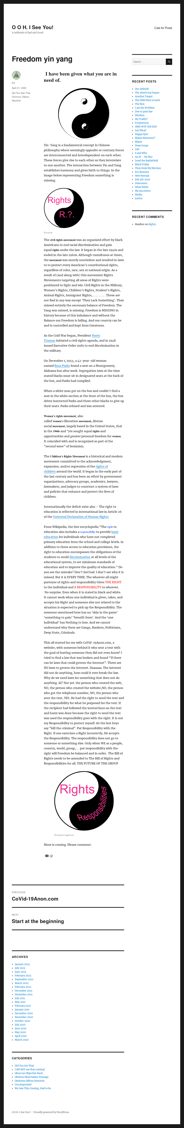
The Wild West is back (147, 100)
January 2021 (22, 1009)
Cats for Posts (163, 28)
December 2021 (23, 990)
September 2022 (24, 979)
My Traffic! (141, 119)
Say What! (140, 130)
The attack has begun (147, 92)
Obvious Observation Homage (32, 1077)
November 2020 (24, 1017)
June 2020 (20, 1028)
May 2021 (20, 1002)
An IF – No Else (144, 156)
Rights (152, 224)
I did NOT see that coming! (30, 1069)
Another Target (144, 96)
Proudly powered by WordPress (51, 1112)
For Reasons (142, 171)
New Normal (142, 175)
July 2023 (20, 968)
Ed (13, 83)
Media (138, 194)
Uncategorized (23, 1084)
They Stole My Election (148, 168)
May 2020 (20, 1032)
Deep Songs (141, 145)
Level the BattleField (146, 160)
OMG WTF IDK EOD (146, 126)
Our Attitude (142, 88)
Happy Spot (141, 134)
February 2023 (23, 975)
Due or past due (144, 111)
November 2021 (24, 994)
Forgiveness (142, 122)
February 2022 (23, 986)
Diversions (141, 183)
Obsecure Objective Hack (29, 1073)
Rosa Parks (62, 365)
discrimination (79, 557)
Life (137, 149)
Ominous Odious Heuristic (30, 1080)
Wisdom (139, 115)
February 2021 (23, 1005)
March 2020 (22, 1039)
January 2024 (22, 964)
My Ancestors (143, 190)
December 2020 (24, 1013)
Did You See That (21, 93)
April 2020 (21, 1036)
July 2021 (20, 998)
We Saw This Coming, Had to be (33, 1088)
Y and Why (141, 153)
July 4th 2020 (142, 179)
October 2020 (22, 1020)
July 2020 (20, 1024)
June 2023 (20, 971)
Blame (138, 141)
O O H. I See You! (32, 27)
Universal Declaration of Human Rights (81, 517)
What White (141, 187)
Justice (139, 198)
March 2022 (22, 983)
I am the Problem (145, 107)
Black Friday (142, 164)
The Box (139, 104)
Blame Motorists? (145, 138)
